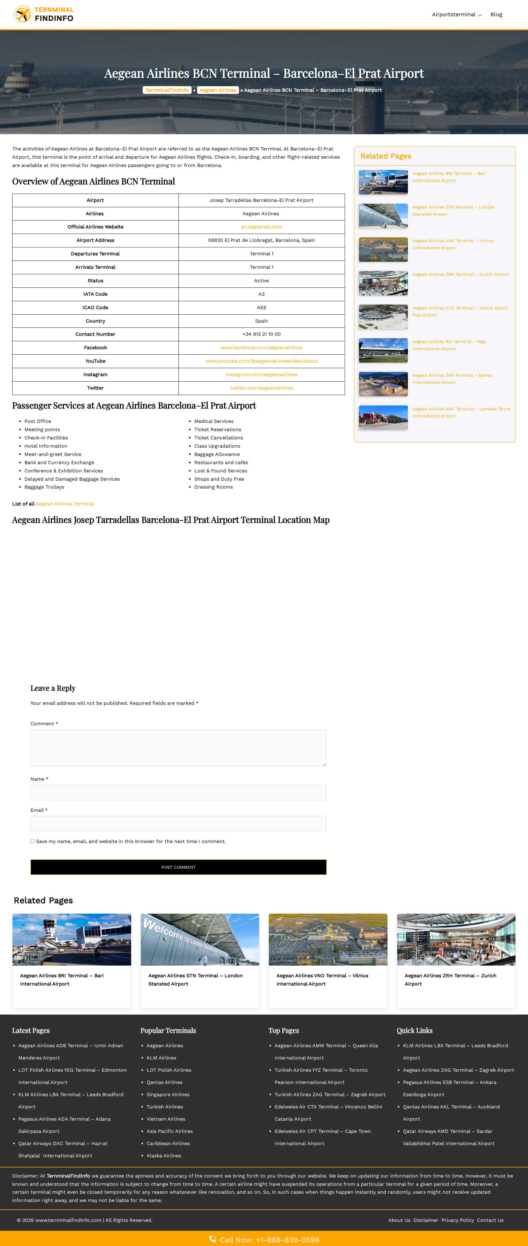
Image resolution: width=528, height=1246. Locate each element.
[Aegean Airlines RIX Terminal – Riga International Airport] (383, 349)
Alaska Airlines (164, 1156)
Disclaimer (425, 1220)
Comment (44, 724)
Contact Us (490, 1220)
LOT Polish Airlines (169, 1070)
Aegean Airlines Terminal (65, 504)
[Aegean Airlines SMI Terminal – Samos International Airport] (383, 383)
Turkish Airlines (165, 1107)
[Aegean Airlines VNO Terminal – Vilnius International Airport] (383, 248)
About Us (399, 1220)
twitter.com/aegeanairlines (261, 388)
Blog (496, 14)
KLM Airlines (161, 1058)
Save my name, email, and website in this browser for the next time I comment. (131, 841)
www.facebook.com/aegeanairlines (261, 347)
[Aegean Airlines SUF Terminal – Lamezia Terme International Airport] (383, 417)
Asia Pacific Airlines (170, 1131)
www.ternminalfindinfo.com (68, 1220)
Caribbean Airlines (168, 1143)
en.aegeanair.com (261, 227)
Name (40, 779)
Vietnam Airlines (166, 1119)
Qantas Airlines (164, 1082)
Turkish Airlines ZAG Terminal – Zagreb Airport (330, 1094)
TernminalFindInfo (167, 90)
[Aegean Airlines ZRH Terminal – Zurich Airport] (383, 282)
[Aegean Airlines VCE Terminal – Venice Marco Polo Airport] (383, 316)
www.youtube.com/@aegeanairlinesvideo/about (261, 361)
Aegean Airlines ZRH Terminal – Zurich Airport (461, 274)
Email (39, 810)
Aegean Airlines (218, 90)
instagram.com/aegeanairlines (261, 374)
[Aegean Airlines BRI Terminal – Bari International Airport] (383, 181)
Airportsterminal (454, 14)
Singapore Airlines (168, 1094)
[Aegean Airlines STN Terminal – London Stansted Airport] (383, 215)
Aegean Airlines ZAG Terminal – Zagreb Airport (458, 1070)
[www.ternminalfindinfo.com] (43, 14)
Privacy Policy (458, 1220)
